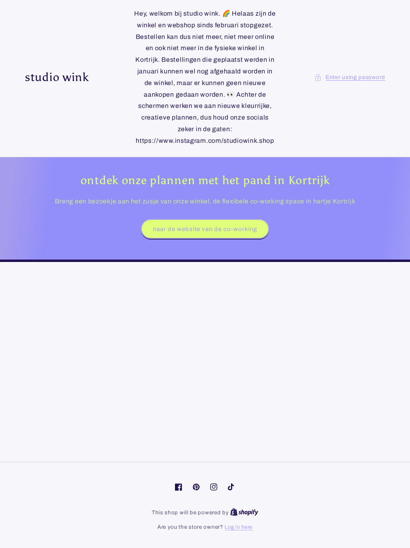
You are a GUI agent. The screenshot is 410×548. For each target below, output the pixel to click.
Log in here (239, 527)
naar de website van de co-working (205, 229)
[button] (349, 77)
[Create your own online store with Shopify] (244, 513)
